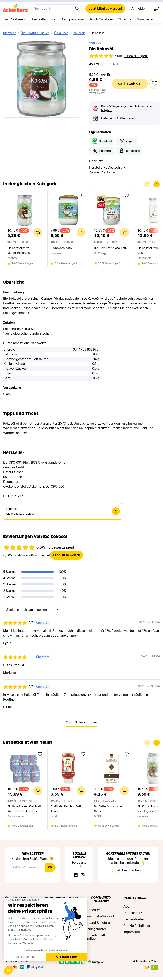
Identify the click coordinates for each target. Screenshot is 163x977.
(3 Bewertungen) (136, 56)
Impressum (131, 932)
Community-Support (101, 899)
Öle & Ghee (61, 33)
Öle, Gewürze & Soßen (35, 33)
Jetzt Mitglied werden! (105, 8)
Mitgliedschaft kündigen (94, 937)
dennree (95, 42)
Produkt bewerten (66, 555)
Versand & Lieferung (99, 922)
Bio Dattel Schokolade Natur (108, 809)
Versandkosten (97, 93)
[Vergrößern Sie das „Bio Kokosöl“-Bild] (41, 79)
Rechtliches (134, 898)
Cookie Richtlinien (136, 925)
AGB (126, 906)
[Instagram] (82, 875)
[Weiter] (156, 184)
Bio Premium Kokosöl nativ (110, 248)
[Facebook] (75, 875)
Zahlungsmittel (95, 929)
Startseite (9, 33)
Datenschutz (132, 913)
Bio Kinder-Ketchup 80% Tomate (66, 809)
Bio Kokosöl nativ (61, 248)
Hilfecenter (92, 910)
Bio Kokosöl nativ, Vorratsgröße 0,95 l (19, 250)
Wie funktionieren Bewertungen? (29, 555)
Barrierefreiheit (134, 919)
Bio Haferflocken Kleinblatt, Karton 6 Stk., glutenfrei (24, 809)
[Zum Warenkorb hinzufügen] (37, 232)
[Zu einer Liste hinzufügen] (40, 195)
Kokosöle (79, 33)
